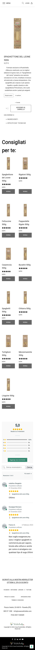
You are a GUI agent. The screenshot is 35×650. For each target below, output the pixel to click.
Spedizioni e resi (26, 596)
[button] (7, 3)
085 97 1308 (8, 611)
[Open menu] (4, 3)
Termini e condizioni (17, 600)
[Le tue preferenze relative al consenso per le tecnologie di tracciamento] (31, 646)
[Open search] (22, 3)
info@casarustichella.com (23, 611)
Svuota (18, 102)
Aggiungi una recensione (17, 460)
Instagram (14, 590)
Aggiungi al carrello (20, 108)
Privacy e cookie (9, 596)
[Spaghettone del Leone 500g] (10, 494)
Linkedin (20, 590)
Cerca (29, 467)
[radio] (8, 95)
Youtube (28, 590)
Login (27, 3)
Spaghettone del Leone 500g (20, 494)
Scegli (8, 191)
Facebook (7, 590)
